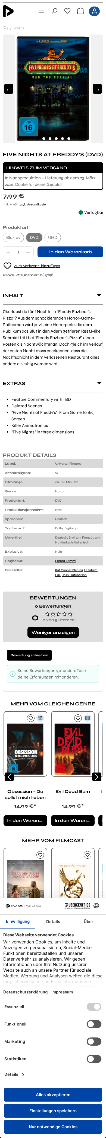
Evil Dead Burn (72, 791)
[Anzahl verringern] (8, 251)
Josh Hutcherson (74, 575)
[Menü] (41, 11)
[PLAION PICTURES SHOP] (5, 28)
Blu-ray (13, 237)
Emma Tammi (65, 561)
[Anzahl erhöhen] (28, 251)
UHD (52, 237)
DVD (34, 237)
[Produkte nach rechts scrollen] (96, 777)
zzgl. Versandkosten (33, 204)
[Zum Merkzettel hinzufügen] (31, 718)
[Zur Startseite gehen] (13, 11)
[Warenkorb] (80, 11)
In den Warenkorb (70, 251)
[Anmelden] (94, 11)
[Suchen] (54, 11)
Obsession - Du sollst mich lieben (25, 794)
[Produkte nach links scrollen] (9, 777)
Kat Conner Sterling (69, 570)
